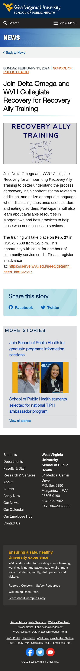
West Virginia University (44, 661)
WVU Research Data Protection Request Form (40, 631)
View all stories (20, 420)
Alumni (8, 489)
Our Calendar (13, 509)
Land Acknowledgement (49, 627)
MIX (27, 642)
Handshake (28, 638)
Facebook (23, 308)
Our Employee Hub (17, 516)
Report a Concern (21, 585)
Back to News (15, 52)
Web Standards (38, 622)
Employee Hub (61, 642)
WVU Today (16, 642)
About (7, 482)
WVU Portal (13, 638)
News (11, 37)
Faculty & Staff (14, 468)
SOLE (48, 642)
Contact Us (11, 523)
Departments (13, 461)
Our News (11, 503)
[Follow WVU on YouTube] (50, 652)
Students (10, 455)
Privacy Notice (25, 627)
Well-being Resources (23, 591)
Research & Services (19, 475)
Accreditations (18, 622)
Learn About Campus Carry (27, 598)
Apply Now (11, 496)
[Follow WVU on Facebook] (30, 652)
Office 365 (37, 642)
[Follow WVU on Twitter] (40, 652)
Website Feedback (59, 622)
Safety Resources (48, 585)
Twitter (53, 308)
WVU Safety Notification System (55, 638)
